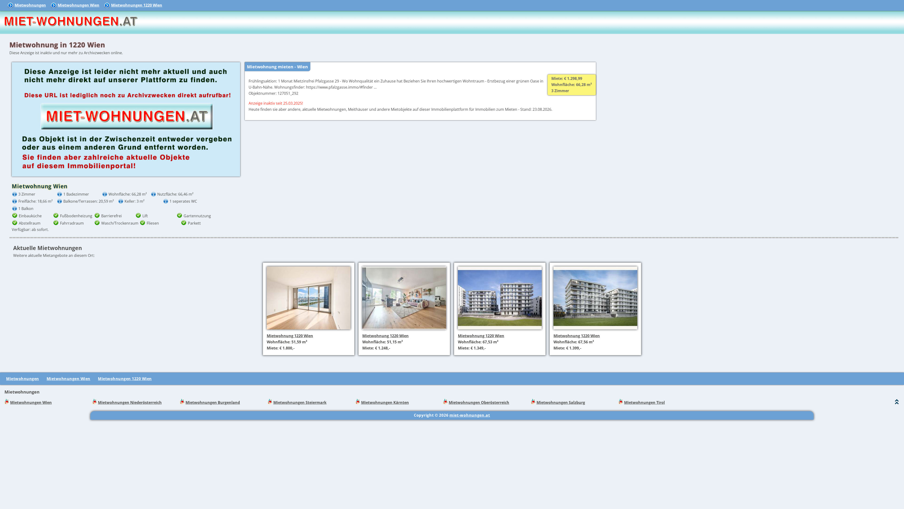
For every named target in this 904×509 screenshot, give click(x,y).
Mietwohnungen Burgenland (213, 402)
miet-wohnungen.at (469, 415)
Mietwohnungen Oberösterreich (479, 402)
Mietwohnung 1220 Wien (290, 335)
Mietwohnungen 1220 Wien (136, 5)
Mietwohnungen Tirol (644, 402)
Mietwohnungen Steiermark (300, 402)
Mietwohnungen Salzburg (561, 402)
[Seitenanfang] (897, 403)
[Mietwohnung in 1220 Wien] (309, 329)
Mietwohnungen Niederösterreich (130, 402)
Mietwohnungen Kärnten (385, 402)
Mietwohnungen (30, 5)
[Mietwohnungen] (70, 30)
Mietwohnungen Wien (78, 5)
